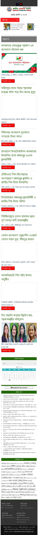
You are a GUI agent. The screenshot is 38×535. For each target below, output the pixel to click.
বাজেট (33, 495)
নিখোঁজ (9, 489)
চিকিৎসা (27, 481)
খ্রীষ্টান (26, 478)
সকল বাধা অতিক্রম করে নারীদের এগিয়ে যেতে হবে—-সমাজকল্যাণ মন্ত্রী (16, 439)
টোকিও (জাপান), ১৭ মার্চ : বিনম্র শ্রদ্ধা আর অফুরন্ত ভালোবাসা (18, 187)
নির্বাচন (5, 492)
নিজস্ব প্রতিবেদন (24, 489)
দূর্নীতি (22, 486)
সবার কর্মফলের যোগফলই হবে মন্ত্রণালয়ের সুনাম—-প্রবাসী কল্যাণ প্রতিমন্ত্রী (17, 420)
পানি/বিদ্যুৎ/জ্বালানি (26, 492)
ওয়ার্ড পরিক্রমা (17, 475)
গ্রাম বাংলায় (15, 480)
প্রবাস (11, 495)
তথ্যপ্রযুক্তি (16, 483)
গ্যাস (5, 480)
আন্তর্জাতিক (13, 469)
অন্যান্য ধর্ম (14, 463)
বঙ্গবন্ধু (25, 495)
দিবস (28, 483)
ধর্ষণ (29, 486)
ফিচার (17, 495)
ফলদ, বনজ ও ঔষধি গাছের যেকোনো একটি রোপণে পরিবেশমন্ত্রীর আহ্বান (16, 429)
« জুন (9, 380)
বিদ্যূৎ (17, 497)
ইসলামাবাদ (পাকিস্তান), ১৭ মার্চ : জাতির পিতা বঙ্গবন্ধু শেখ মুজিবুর (18, 206)
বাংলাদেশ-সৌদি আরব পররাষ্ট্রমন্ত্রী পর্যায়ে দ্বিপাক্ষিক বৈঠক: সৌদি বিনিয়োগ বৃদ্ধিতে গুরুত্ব (19, 407)
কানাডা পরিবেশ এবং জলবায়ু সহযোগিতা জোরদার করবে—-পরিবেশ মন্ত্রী (16, 405)
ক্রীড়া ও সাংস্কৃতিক (15, 478)
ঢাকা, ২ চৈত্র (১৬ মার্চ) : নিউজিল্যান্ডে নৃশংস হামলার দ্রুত (16, 225)
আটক (25, 466)
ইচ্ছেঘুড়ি (9, 472)
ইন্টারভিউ (15, 472)
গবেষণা (31, 478)
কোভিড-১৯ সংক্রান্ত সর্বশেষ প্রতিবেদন (10, 414)
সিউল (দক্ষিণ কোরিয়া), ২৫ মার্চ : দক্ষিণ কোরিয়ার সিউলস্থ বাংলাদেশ (18, 141)
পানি (14, 492)
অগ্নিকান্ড (5, 463)
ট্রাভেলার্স (5, 484)
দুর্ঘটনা (6, 486)
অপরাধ (30, 463)
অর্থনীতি (15, 466)
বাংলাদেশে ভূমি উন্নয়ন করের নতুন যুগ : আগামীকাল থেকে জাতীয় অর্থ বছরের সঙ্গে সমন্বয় (20, 425)
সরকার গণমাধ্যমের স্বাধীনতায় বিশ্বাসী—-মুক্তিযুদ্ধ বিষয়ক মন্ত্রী (15, 399)
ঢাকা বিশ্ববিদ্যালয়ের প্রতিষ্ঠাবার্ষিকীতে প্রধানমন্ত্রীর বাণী (13, 437)
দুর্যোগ (14, 486)
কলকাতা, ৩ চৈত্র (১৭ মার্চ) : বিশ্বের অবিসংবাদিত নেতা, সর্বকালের (18, 164)
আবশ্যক (25, 469)
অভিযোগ (5, 466)
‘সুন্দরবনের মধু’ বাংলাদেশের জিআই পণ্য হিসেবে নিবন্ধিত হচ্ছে (14, 433)
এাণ (9, 475)
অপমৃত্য (21, 463)
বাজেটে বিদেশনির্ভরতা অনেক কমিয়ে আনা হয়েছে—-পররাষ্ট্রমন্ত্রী (15, 423)
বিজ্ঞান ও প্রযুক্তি (7, 497)
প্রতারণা (4, 495)
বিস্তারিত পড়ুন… (7, 81)
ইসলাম (21, 472)
